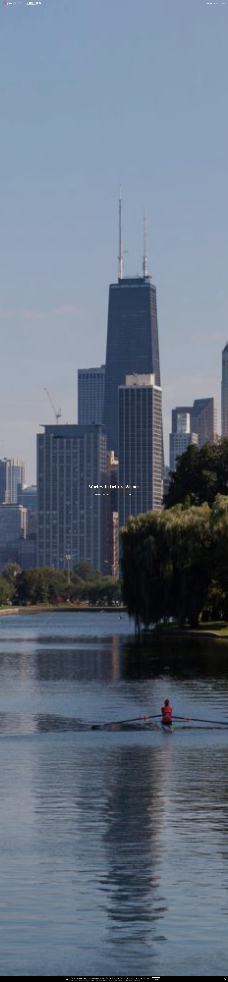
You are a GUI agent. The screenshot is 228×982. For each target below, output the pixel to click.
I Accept (156, 979)
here (138, 980)
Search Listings (102, 494)
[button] (225, 979)
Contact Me (126, 494)
